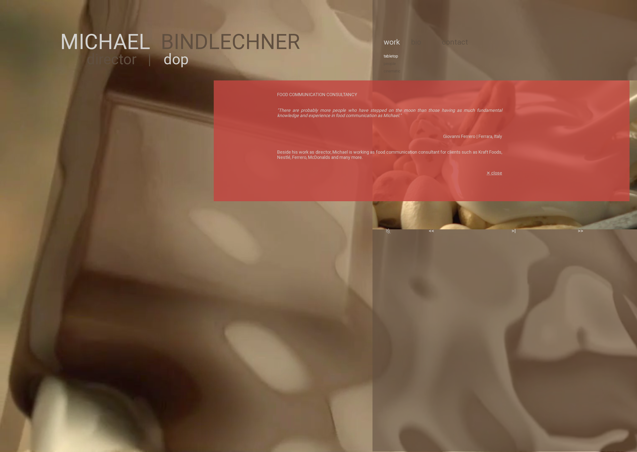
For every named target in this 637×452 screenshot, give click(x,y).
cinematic (392, 71)
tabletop (391, 56)
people (390, 63)
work (392, 42)
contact (455, 42)
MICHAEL (105, 42)
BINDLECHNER (230, 42)
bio (416, 42)
